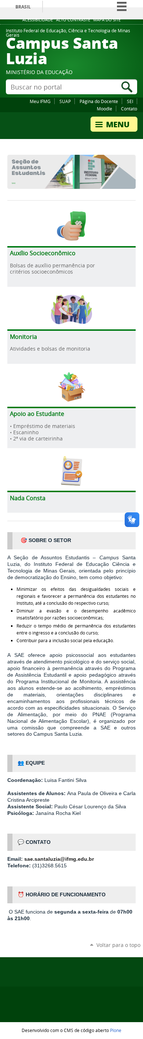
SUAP (65, 101)
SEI (130, 101)
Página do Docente (99, 101)
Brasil (23, 7)
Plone (115, 1030)
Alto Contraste (73, 19)
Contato (129, 108)
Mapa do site (107, 19)
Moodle (104, 108)
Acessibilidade (37, 19)
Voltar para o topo (118, 944)
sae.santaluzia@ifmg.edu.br (59, 859)
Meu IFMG (40, 101)
